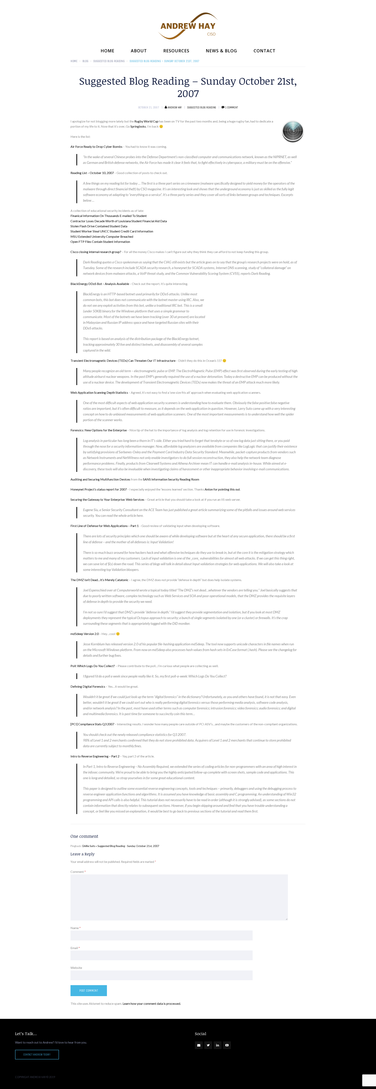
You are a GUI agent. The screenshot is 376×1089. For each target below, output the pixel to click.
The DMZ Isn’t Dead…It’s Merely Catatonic (99, 580)
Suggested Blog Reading (201, 107)
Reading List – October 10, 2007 (92, 173)
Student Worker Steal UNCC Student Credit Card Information (111, 231)
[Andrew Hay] (188, 26)
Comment (78, 871)
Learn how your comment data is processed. (152, 1003)
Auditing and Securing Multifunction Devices (100, 479)
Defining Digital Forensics (87, 686)
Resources (176, 50)
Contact (265, 50)
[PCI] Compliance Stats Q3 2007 (92, 724)
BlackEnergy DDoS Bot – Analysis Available (99, 284)
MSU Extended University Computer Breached (101, 236)
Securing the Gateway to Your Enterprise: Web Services (107, 499)
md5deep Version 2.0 (84, 634)
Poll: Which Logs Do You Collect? (92, 666)
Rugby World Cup (146, 121)
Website (76, 967)
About (139, 50)
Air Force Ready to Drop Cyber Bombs (96, 146)
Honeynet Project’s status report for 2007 (98, 489)
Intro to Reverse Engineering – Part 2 (94, 756)
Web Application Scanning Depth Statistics (99, 392)
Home (107, 50)
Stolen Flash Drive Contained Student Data (98, 226)
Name (75, 928)
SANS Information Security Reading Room (171, 479)
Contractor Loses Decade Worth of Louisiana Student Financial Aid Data (118, 221)
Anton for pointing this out (222, 489)
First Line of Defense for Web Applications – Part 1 (104, 526)
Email (75, 948)
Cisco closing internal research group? (95, 252)
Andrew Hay (175, 107)
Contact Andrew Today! (37, 1054)
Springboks (138, 126)
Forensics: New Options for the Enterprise (98, 430)
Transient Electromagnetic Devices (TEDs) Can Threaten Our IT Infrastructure (122, 360)
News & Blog (221, 50)
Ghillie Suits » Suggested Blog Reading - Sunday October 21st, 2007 (120, 846)
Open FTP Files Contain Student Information (100, 241)
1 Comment (231, 107)
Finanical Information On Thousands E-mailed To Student (108, 216)
